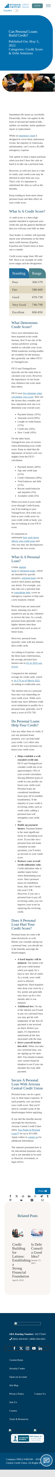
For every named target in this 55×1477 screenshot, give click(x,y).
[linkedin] (40, 1348)
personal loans (29, 578)
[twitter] (21, 1348)
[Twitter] (16, 1196)
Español (8, 10)
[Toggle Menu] (48, 5)
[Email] (42, 1200)
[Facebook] (10, 1196)
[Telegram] (41, 1196)
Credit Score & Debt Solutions (26, 51)
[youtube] (34, 1348)
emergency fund (27, 135)
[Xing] (32, 1200)
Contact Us (40, 1394)
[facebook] (14, 1348)
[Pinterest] (10, 1200)
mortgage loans (27, 571)
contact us (33, 1137)
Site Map (13, 1385)
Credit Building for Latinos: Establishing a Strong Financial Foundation (21, 1260)
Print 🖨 (42, 1191)
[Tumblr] (47, 1196)
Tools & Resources (18, 1419)
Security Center (17, 1368)
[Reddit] (23, 1196)
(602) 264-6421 (20, 1339)
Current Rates (16, 1360)
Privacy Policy (16, 1394)
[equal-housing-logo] (19, 1430)
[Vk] (21, 1200)
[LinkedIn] (29, 1196)
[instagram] (27, 1348)
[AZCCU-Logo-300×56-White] (27, 1323)
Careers (13, 1410)
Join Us (13, 1402)
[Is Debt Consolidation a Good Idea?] (37, 1230)
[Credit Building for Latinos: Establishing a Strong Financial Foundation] (18, 1230)
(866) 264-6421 (38, 1339)
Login (37, 6)
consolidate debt (22, 592)
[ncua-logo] (40, 1430)
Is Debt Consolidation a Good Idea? (41, 1250)
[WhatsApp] (35, 1196)
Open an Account (18, 1377)
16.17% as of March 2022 (27, 680)
